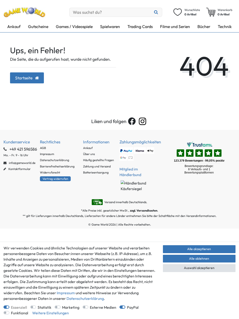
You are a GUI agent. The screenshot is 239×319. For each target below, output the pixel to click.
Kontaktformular (19, 169)
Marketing (70, 307)
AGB (43, 148)
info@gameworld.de (21, 163)
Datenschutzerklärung (54, 160)
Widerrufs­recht (50, 172)
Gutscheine (38, 26)
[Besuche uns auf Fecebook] (132, 121)
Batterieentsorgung (96, 172)
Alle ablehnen (199, 258)
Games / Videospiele (74, 26)
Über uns (89, 154)
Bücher (203, 26)
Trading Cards (140, 26)
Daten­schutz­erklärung (85, 298)
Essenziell (19, 307)
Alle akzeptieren (199, 249)
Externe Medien (103, 307)
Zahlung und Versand (97, 166)
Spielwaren (110, 26)
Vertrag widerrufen (55, 179)
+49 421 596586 (22, 149)
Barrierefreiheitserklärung (57, 166)
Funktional (19, 313)
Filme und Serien (175, 26)
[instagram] (142, 121)
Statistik (44, 307)
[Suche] (156, 12)
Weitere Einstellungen (50, 313)
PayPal (133, 307)
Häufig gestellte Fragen (98, 160)
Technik (225, 26)
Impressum (47, 154)
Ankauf (14, 26)
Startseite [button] (24, 78)
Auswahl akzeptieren (199, 268)
